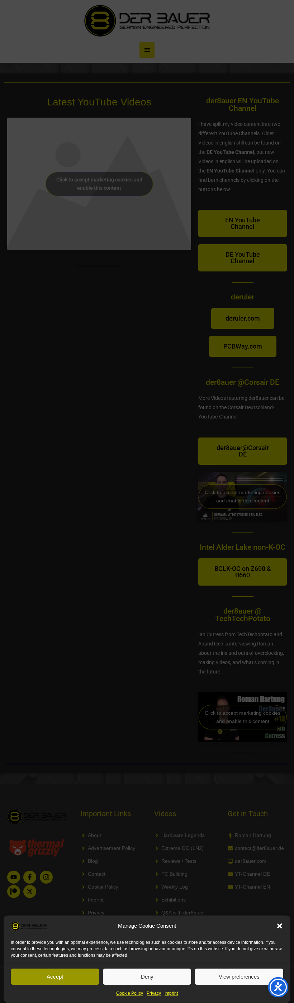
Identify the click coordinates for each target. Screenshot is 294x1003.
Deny (147, 977)
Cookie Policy (129, 993)
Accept (55, 977)
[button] (279, 925)
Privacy (154, 993)
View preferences (239, 977)
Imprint (171, 993)
